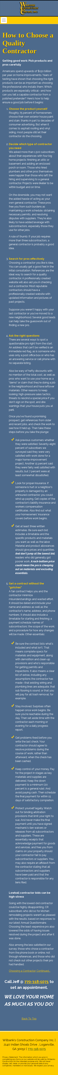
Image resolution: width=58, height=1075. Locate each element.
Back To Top (29, 1018)
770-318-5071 (36, 981)
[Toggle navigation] (4, 20)
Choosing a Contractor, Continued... (29, 970)
